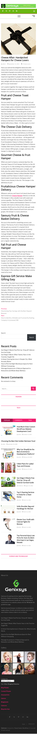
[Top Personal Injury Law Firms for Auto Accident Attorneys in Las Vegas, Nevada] (8, 535)
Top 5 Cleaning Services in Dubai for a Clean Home (25, 494)
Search (3, 333)
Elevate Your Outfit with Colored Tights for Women (25, 521)
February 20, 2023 (27, 457)
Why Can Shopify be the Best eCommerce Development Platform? (25, 451)
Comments (18, 420)
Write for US (31, 724)
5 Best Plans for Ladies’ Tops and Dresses (25, 465)
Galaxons (4, 705)
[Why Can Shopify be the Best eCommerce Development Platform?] (8, 449)
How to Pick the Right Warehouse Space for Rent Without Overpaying (16, 635)
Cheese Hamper (17, 195)
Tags (30, 420)
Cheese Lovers (27, 64)
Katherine (20, 485)
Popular (7, 420)
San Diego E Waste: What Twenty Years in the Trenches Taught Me (17, 624)
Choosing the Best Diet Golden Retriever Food (18, 441)
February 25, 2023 (27, 469)
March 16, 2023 (27, 500)
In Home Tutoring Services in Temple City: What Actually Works (18, 630)
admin (4, 64)
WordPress (25, 728)
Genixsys (4, 728)
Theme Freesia (18, 728)
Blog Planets (5, 687)
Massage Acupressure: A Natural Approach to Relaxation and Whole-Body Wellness (15, 641)
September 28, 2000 (12, 444)
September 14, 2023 (13, 64)
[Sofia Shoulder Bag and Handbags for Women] (8, 506)
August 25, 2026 (29, 485)
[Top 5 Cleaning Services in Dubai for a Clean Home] (8, 492)
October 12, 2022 (27, 434)
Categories (4, 679)
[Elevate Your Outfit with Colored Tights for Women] (8, 519)
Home (23, 724)
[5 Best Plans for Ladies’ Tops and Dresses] (8, 464)
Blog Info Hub (5, 709)
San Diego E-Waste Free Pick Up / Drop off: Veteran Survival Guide (25, 480)
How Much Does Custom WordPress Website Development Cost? (26, 429)
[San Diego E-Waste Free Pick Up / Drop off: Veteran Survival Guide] (8, 478)
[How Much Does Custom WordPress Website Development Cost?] (8, 427)
